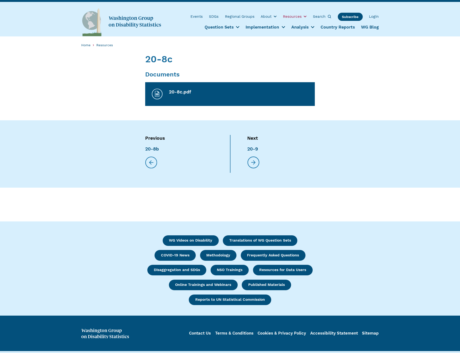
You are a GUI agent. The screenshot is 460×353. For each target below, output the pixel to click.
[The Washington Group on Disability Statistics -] (121, 21)
